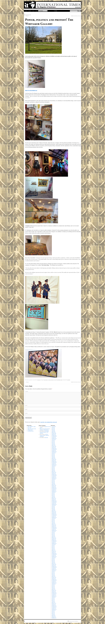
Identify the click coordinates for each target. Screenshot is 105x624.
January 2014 (54, 591)
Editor (41, 428)
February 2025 (54, 446)
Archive (29, 10)
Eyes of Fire (29, 427)
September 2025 (54, 438)
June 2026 (53, 428)
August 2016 (54, 557)
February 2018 (54, 538)
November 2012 (54, 606)
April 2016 (53, 562)
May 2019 (53, 521)
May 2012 (53, 613)
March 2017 (53, 550)
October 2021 (54, 489)
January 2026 (54, 434)
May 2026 (53, 429)
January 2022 (54, 486)
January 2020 (54, 512)
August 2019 (54, 518)
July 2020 (53, 506)
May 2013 (53, 600)
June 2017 (53, 546)
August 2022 (54, 479)
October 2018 (54, 529)
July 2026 (53, 427)
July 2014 (53, 585)
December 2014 (54, 579)
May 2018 (53, 534)
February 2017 (54, 551)
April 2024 (53, 457)
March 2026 (53, 432)
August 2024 (54, 452)
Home (26, 10)
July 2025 (53, 440)
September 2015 (54, 569)
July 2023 (53, 467)
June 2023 (53, 468)
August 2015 (54, 570)
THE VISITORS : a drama (31, 426)
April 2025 (53, 444)
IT (24, 621)
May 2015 (53, 574)
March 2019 (53, 523)
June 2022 (53, 481)
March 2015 (53, 576)
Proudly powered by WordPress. (73, 621)
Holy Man (46, 437)
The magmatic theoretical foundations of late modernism (44, 432)
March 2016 (53, 563)
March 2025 (53, 445)
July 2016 (53, 558)
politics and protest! (51, 379)
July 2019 (53, 519)
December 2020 (54, 500)
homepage (38, 379)
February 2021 (54, 498)
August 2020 (54, 505)
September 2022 (54, 477)
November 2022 (54, 475)
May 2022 (53, 482)
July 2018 (53, 532)
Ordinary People (30, 429)
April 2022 (53, 483)
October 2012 (54, 608)
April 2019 (53, 522)
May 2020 (53, 508)
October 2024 (54, 450)
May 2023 (53, 469)
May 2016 (53, 561)
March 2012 (53, 615)
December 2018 (54, 527)
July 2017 (53, 545)
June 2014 (53, 586)
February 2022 (54, 485)
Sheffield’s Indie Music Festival (76, 15)
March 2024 (53, 458)
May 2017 (53, 547)
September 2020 (54, 504)
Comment (26, 391)
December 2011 (54, 617)
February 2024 (54, 459)
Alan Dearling (46, 379)
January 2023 (54, 473)
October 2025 (54, 437)
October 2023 (54, 463)
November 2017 (54, 541)
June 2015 (53, 573)
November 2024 (54, 449)
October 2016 (54, 555)
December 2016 (54, 553)
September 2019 (54, 517)
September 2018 (54, 530)
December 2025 (54, 435)
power (55, 379)
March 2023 (53, 471)
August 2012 (54, 610)
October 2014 (54, 581)
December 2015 (54, 566)
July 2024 (53, 453)
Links (33, 10)
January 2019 (54, 526)
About (36, 10)
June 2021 (53, 494)
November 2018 (54, 528)
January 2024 (54, 460)
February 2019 (54, 524)
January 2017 (54, 552)
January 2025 (54, 447)
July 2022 (53, 480)
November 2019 (54, 515)
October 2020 (54, 503)
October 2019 (54, 516)
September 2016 (54, 556)
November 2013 (54, 593)
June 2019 (53, 520)
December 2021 (54, 487)
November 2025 (54, 436)
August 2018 (54, 531)
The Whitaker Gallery (59, 379)
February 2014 (54, 590)
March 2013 (53, 602)
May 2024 (53, 456)
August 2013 (54, 597)
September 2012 (54, 609)
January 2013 (54, 604)
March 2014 (53, 589)
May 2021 (53, 495)
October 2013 (54, 594)
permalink (68, 379)
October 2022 (54, 476)
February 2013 (54, 603)
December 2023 (54, 461)
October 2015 (54, 568)
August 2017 (54, 544)
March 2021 (53, 497)
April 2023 (53, 470)
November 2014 (54, 580)
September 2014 (54, 582)
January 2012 (54, 616)
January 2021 (54, 499)
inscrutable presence (31, 430)
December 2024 (54, 448)
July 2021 (53, 493)
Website (26, 413)
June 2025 (53, 441)
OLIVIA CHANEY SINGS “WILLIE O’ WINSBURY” (44, 435)
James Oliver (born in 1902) (32, 428)
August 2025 (54, 439)
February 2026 (54, 433)
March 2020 (53, 510)
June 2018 (53, 533)
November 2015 (54, 567)
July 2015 (53, 571)
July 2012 (53, 611)
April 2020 (53, 509)
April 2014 (53, 588)
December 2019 (54, 514)
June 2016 (53, 559)
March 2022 (53, 484)
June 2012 (53, 612)
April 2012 (53, 614)
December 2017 (54, 540)
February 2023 (54, 472)
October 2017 (54, 542)
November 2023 (54, 462)
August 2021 (54, 492)
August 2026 (54, 426)
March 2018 (53, 536)
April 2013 (53, 601)
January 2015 (54, 578)
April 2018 (53, 535)
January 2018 (54, 539)
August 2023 (54, 465)
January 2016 (54, 565)
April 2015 (53, 575)
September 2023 (54, 464)
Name (26, 405)
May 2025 (53, 442)
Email (26, 409)
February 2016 (54, 564)
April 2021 (53, 496)
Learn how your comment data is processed (48, 422)
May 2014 (53, 587)
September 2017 (54, 543)
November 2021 (54, 488)
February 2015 (54, 577)
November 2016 (54, 554)
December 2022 (54, 474)
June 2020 (53, 507)
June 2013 (53, 599)
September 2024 (54, 451)
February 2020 (54, 511)
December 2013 (54, 592)
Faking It (27, 15)
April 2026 (53, 430)
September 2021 (54, 491)
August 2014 (54, 583)
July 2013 (53, 598)
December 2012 (54, 605)
